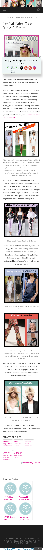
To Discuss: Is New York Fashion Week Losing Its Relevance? (7, 455)
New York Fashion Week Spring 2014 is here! (17, 25)
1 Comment (23, 31)
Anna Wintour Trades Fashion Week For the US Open (18, 454)
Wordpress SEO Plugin (12, 549)
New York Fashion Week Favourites (18, 443)
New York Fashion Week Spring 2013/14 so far (7, 444)
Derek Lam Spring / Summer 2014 (28, 443)
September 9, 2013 (10, 31)
